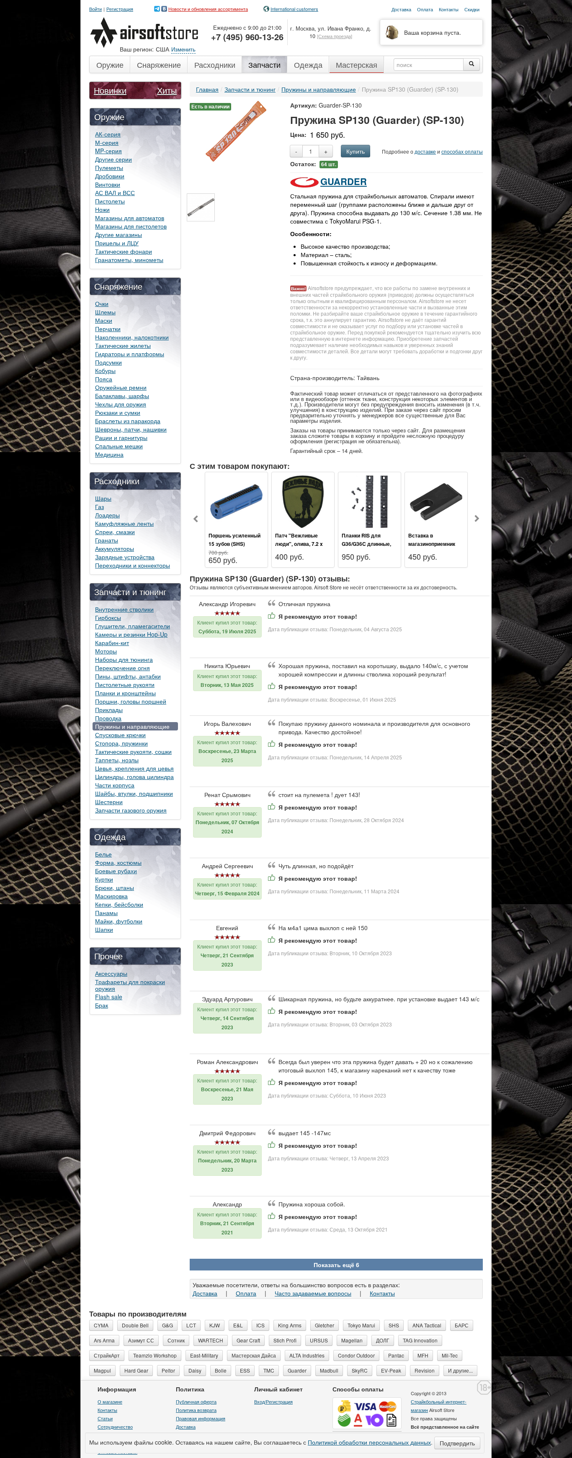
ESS (245, 1370)
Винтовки (107, 184)
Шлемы (105, 312)
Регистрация (119, 9)
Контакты (382, 1293)
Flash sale (108, 997)
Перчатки (108, 328)
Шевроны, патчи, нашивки (131, 429)
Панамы (106, 912)
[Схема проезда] (334, 36)
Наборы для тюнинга (124, 659)
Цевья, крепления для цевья (134, 768)
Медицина (109, 454)
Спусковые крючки (120, 734)
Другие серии (113, 159)
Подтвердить (457, 1443)
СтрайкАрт (107, 1355)
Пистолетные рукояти (125, 684)
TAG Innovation (420, 1340)
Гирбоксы (108, 617)
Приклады (109, 709)
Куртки (104, 879)
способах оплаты (462, 151)
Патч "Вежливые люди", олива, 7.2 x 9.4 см (299, 544)
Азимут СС (141, 1340)
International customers (294, 8)
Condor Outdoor (356, 1355)
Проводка (108, 718)
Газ (99, 506)
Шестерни (109, 801)
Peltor (168, 1370)
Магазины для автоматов (129, 217)
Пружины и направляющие (132, 726)
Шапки (104, 929)
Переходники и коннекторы (132, 565)
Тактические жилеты (123, 345)
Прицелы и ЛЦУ (117, 243)
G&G (167, 1325)
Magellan (352, 1340)
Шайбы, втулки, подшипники (134, 793)
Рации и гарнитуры (121, 437)
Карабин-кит (112, 642)
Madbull (329, 1370)
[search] (471, 64)
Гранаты (106, 540)
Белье (103, 854)
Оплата (246, 1293)
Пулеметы (109, 167)
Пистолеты (110, 201)
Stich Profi (284, 1340)
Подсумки (108, 362)
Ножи (102, 209)
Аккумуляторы (114, 548)
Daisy (194, 1370)
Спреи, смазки (115, 531)
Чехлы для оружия (120, 404)
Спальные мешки (119, 446)
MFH (422, 1355)
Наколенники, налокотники (132, 337)
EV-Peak (391, 1370)
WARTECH (210, 1340)
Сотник (176, 1340)
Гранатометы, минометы (129, 259)
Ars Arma (104, 1340)
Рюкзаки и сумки (117, 412)
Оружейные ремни (121, 387)
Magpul (102, 1370)
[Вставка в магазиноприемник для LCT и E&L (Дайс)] (436, 500)
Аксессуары (111, 973)
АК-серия (108, 134)
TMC (268, 1370)
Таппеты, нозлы (117, 760)
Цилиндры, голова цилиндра (134, 776)
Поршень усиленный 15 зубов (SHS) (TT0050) (234, 544)
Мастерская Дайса (254, 1355)
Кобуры (105, 370)
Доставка (205, 1293)
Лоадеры (107, 515)
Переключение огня (122, 667)
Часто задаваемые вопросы (313, 1293)
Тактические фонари (123, 251)
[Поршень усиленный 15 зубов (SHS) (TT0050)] (236, 500)
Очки (101, 303)
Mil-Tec (450, 1355)
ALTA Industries (307, 1355)
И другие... (460, 1370)
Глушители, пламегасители (132, 626)
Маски (103, 320)
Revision (425, 1370)
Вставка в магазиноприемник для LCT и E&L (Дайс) (434, 544)
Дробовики (109, 176)
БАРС (462, 1325)
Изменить (183, 49)
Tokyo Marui (361, 1325)
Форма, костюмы (118, 862)
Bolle (221, 1370)
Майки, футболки (118, 921)
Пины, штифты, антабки (128, 676)
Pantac (396, 1355)
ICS (260, 1325)
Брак (101, 1005)
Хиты (167, 90)
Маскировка (111, 896)
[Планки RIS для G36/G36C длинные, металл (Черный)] (369, 500)
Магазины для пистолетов (131, 226)
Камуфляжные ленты (124, 523)
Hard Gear (136, 1370)
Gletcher (324, 1325)
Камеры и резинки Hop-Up (131, 634)
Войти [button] (95, 9)
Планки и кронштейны (125, 693)
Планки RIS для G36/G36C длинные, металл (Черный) (366, 544)
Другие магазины (118, 234)
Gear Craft (248, 1340)
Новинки (110, 90)
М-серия (107, 142)
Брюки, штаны (114, 887)
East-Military (204, 1355)
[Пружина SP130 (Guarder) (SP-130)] (236, 130)
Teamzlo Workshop (155, 1355)
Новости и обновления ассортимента (208, 8)
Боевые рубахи (116, 871)
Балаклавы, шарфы (122, 395)
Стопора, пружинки (121, 743)
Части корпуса (114, 785)
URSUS (319, 1340)
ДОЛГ (382, 1340)
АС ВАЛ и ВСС (115, 192)
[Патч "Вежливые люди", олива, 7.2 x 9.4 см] (303, 500)
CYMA (101, 1325)
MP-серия (108, 151)
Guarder (343, 181)
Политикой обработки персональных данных (369, 1442)
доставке (425, 151)
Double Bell (135, 1325)
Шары (103, 498)
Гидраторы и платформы (129, 354)
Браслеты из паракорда (127, 421)
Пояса (103, 379)
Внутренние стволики (124, 609)
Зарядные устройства (125, 557)
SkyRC (360, 1370)
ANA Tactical (426, 1325)
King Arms (289, 1325)
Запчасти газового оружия (131, 810)
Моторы (106, 651)
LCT (191, 1325)
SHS (394, 1325)
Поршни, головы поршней (130, 701)
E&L (238, 1325)
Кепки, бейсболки (119, 904)
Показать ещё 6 (336, 1264)
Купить (355, 151)
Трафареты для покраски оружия (130, 985)
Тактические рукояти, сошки (133, 751)
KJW (214, 1325)
